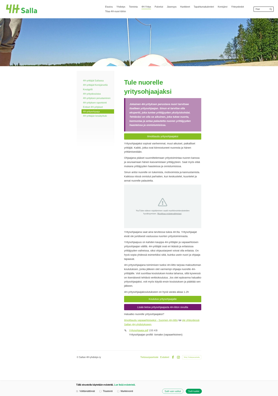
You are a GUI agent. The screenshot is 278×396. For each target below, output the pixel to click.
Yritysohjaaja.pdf (138, 330)
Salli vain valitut (173, 391)
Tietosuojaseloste (149, 357)
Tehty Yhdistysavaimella (192, 357)
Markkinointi (127, 391)
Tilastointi (108, 391)
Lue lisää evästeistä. (125, 384)
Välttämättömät (87, 391)
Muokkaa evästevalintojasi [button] (169, 213)
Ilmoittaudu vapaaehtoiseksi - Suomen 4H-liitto (151, 320)
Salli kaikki (193, 391)
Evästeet (164, 357)
